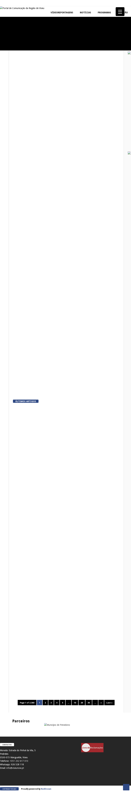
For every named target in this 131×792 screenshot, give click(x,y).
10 (75, 703)
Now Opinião (7, 69)
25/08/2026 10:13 (42, 592)
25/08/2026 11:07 (98, 543)
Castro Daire (29, 378)
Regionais (6, 132)
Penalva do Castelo (25, 575)
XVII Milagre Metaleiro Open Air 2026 (94, 45)
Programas (104, 12)
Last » (109, 703)
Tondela (75, 670)
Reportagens (7, 38)
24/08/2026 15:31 (98, 637)
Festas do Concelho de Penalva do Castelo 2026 (17, 45)
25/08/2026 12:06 (98, 493)
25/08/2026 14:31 (42, 497)
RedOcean (46, 789)
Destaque (35, 102)
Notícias (85, 12)
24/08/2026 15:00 (98, 691)
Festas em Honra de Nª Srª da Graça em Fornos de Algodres (56, 45)
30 (89, 703)
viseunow (25, 448)
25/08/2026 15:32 (98, 448)
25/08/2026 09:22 (98, 592)
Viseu (25, 102)
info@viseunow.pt (15, 768)
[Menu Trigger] (120, 11)
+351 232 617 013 (19, 761)
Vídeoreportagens (62, 12)
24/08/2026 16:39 (42, 645)
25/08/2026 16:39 (42, 448)
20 (82, 703)
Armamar (27, 240)
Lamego (26, 309)
